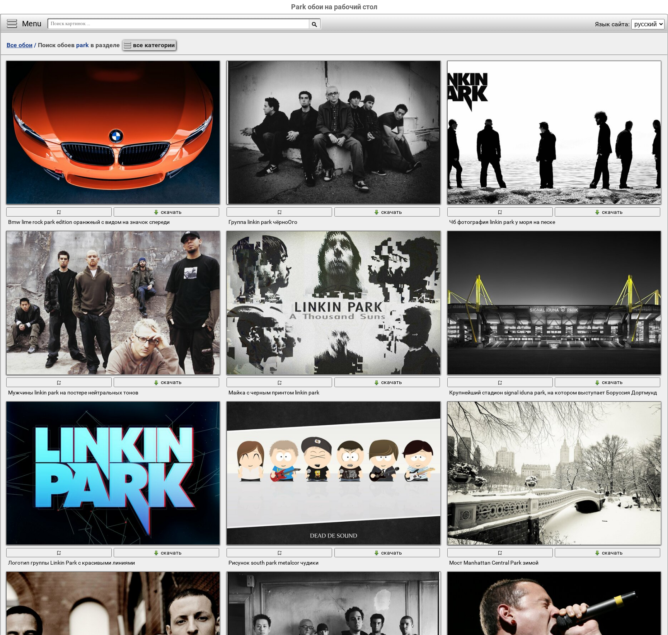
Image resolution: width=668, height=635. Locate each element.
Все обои (19, 45)
